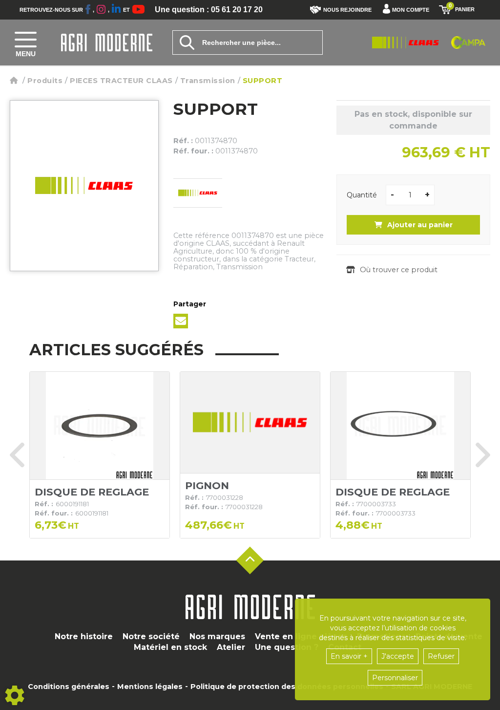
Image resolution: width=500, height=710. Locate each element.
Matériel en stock (170, 647)
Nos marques (217, 636)
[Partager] (180, 321)
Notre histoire (84, 636)
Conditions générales (68, 686)
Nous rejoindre (347, 10)
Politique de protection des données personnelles (286, 686)
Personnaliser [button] (395, 677)
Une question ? (286, 647)
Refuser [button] (441, 656)
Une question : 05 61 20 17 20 (209, 10)
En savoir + (349, 656)
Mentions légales (150, 686)
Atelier (231, 647)
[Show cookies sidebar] (14, 695)
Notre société (151, 636)
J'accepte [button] (397, 656)
